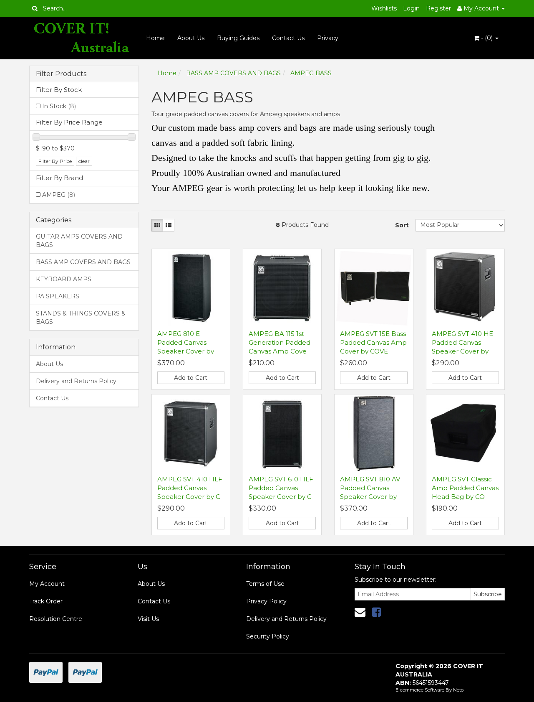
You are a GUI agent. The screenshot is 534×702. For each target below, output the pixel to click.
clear (84, 161)
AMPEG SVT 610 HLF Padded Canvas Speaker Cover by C (281, 488)
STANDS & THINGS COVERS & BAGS (81, 318)
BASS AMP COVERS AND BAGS (83, 262)
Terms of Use (265, 584)
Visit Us (148, 619)
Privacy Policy (266, 601)
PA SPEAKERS (57, 296)
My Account (47, 584)
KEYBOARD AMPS (63, 279)
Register (438, 8)
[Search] (34, 8)
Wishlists (384, 8)
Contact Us (288, 38)
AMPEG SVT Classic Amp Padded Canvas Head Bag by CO (465, 488)
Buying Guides (238, 38)
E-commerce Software (419, 690)
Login (411, 8)
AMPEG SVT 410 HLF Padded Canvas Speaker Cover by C (189, 488)
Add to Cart (190, 378)
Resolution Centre (55, 619)
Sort (402, 225)
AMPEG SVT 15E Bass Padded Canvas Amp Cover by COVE (373, 342)
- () (486, 38)
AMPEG (58, 194)
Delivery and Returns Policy (76, 381)
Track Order (46, 601)
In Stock (59, 106)
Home (155, 38)
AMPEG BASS (311, 73)
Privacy (327, 38)
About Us (190, 38)
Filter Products (61, 74)
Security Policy (267, 636)
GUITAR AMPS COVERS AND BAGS (79, 241)
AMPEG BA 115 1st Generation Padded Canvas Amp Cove (279, 342)
